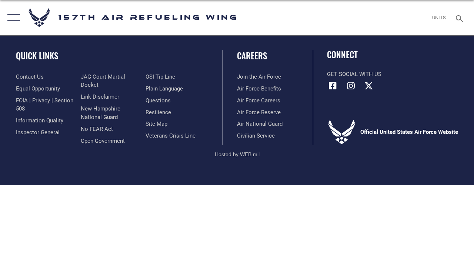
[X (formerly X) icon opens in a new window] (368, 85)
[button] (12, 17)
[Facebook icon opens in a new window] (332, 85)
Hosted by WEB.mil (237, 154)
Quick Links (37, 56)
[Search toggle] (460, 18)
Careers (252, 56)
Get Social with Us (354, 74)
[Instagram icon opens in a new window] (350, 85)
